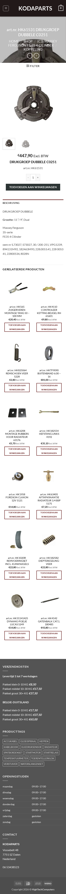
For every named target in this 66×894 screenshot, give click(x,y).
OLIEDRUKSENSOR (31, 747)
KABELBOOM (11, 747)
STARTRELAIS (51, 752)
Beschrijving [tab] (11, 203)
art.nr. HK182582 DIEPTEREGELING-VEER (49, 561)
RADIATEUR (51, 747)
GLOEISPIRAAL (28, 741)
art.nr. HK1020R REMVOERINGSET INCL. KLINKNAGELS (17, 561)
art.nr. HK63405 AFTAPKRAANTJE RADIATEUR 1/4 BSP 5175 (49, 499)
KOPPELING (33, 49)
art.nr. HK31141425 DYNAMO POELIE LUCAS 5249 (17, 621)
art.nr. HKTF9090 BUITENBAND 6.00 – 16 (49, 373)
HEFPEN (43, 741)
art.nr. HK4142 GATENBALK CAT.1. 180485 (49, 621)
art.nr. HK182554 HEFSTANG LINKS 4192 (49, 433)
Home (14, 41)
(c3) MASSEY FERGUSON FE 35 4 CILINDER (32, 43)
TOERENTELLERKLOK (42, 758)
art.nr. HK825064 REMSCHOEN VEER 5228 (17, 373)
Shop (28, 41)
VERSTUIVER (10, 764)
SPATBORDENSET (13, 752)
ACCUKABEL (10, 741)
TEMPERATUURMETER (16, 758)
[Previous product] (36, 55)
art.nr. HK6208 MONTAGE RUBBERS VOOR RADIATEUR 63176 (17, 435)
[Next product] (30, 55)
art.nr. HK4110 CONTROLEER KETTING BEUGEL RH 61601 (49, 311)
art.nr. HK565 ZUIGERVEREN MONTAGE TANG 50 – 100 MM (17, 311)
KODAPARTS (33, 8)
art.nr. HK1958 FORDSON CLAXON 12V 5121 (17, 497)
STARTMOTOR (33, 752)
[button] (6, 8)
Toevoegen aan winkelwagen (33, 187)
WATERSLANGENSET (32, 764)
